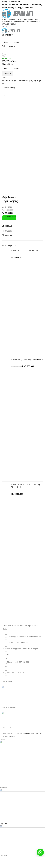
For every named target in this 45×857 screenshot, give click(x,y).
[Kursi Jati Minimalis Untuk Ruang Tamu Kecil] (6, 548)
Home (4, 77)
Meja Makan (7, 207)
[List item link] (22, 656)
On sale (8, 231)
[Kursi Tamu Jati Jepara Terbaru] (6, 301)
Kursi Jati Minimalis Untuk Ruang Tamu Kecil (25, 486)
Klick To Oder (9, 216)
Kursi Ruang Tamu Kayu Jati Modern (27, 359)
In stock (8, 235)
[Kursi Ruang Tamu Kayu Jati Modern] (6, 419)
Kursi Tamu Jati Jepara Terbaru (24, 251)
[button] (40, 852)
